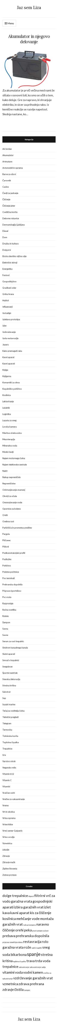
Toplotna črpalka (10, 742)
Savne (5, 635)
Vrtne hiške (7, 824)
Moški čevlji (8, 452)
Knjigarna (6, 376)
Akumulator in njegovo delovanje (29, 39)
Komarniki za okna (11, 382)
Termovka (7, 729)
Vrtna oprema (8, 818)
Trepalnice (7, 748)
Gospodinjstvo (9, 281)
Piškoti (5, 546)
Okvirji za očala (9, 496)
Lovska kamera (9, 426)
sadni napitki (37, 948)
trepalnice (10, 966)
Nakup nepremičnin (11, 477)
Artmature (7, 161)
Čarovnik (6, 180)
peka (28, 930)
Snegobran (7, 666)
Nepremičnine (8, 483)
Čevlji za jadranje (10, 193)
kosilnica (9, 918)
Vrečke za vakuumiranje (13, 799)
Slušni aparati (8, 654)
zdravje (8, 989)
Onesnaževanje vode (12, 502)
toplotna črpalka (19, 961)
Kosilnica (6, 395)
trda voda (42, 961)
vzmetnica (10, 984)
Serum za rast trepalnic (13, 641)
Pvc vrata (6, 597)
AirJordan (7, 149)
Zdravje (6, 856)
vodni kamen (33, 972)
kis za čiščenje (40, 913)
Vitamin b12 (8, 774)
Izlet (4, 325)
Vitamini (6, 786)
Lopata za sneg (9, 420)
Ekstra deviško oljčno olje (14, 256)
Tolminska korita (10, 736)
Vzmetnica (7, 843)
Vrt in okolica (8, 811)
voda (19, 972)
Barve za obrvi (9, 174)
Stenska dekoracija (11, 679)
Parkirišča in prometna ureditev (17, 527)
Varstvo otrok (9, 761)
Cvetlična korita (9, 212)
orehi (19, 930)
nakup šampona (29, 925)
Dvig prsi (6, 250)
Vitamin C (7, 780)
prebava (8, 935)
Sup (4, 698)
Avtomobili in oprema (12, 168)
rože (27, 947)
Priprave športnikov (11, 591)
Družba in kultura (10, 243)
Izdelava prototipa (11, 319)
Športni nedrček (10, 673)
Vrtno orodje (8, 837)
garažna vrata (21, 901)
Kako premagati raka (12, 351)
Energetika (7, 269)
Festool (6, 275)
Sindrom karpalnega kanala (15, 647)
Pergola (6, 534)
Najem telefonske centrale (14, 464)
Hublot (5, 300)
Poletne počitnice (10, 572)
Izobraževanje (9, 332)
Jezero (5, 344)
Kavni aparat (8, 357)
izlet (47, 907)
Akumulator (8, 155)
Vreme (5, 805)
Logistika (6, 414)
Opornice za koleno (11, 508)
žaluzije (5, 849)
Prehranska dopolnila (12, 584)
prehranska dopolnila (32, 935)
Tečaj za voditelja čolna (13, 710)
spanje (33, 954)
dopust (31, 896)
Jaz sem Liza (29, 7)
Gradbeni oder (9, 288)
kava (6, 913)
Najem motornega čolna (13, 458)
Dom (4, 237)
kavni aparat (19, 913)
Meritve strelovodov (12, 433)
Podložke (6, 559)
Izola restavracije (10, 338)
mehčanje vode (28, 918)
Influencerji (7, 306)
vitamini (8, 972)
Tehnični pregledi (10, 717)
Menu (10, 23)
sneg (46, 947)
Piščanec (6, 540)
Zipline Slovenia (9, 868)
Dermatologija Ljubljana (13, 224)
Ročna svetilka (9, 609)
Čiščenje (6, 199)
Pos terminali (8, 578)
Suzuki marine (8, 704)
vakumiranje (24, 967)
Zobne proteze (9, 875)
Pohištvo (6, 565)
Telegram (6, 723)
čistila (19, 989)
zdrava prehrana (31, 984)
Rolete (5, 616)
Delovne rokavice (10, 218)
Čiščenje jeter (8, 205)
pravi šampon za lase (40, 931)
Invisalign (6, 313)
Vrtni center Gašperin (12, 830)
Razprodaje (7, 603)
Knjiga (5, 370)
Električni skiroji (9, 262)
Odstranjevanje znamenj (13, 490)
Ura (4, 755)
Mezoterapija (8, 439)
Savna (5, 628)
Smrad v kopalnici (10, 660)
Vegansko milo (9, 767)
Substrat (6, 692)
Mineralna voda (9, 445)
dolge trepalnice (15, 895)
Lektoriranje (8, 401)
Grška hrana (8, 294)
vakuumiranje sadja (38, 967)
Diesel (5, 231)
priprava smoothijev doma (12, 942)
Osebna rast (8, 521)
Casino (5, 187)
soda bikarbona (14, 954)
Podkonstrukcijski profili (13, 553)
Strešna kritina (9, 685)
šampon (27, 990)
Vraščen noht (8, 793)
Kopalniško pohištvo (12, 389)
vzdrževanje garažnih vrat (33, 978)
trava (30, 961)
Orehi (5, 515)
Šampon (6, 622)
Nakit (4, 471)
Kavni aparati (8, 363)
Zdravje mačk (8, 862)
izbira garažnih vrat (29, 907)
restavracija (32, 941)
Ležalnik (6, 407)
